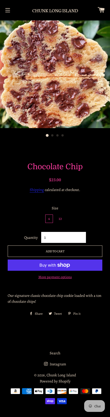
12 (60, 219)
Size (55, 208)
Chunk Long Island (55, 10)
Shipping (37, 189)
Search (55, 353)
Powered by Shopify (55, 381)
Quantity (31, 237)
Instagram (57, 364)
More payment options (55, 277)
